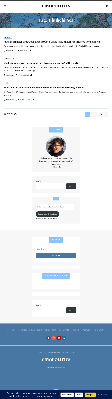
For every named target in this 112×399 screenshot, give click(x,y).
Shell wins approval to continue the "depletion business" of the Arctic (41, 62)
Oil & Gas (8, 37)
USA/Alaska (9, 58)
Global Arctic (64, 330)
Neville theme (52, 367)
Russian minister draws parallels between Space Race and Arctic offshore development (52, 41)
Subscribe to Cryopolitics (47, 214)
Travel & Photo (99, 330)
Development (50, 330)
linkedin (63, 338)
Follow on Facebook (56, 275)
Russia (7, 83)
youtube (58, 338)
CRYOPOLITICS (56, 6)
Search (38, 181)
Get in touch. (56, 167)
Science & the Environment (30, 330)
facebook (48, 338)
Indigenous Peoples (81, 330)
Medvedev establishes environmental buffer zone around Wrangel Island (44, 87)
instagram (53, 338)
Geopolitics (11, 330)
